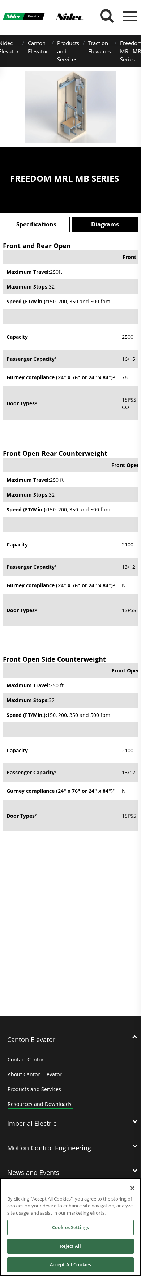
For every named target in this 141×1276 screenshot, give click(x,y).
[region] (70, 1227)
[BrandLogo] (24, 17)
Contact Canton (26, 1059)
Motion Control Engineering (49, 1147)
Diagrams (105, 224)
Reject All (70, 1246)
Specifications (36, 224)
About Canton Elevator (35, 1074)
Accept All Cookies (70, 1264)
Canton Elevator (31, 1039)
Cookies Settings (70, 1227)
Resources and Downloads (40, 1103)
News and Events (33, 1172)
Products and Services (34, 1089)
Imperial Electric (31, 1123)
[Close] (132, 1188)
